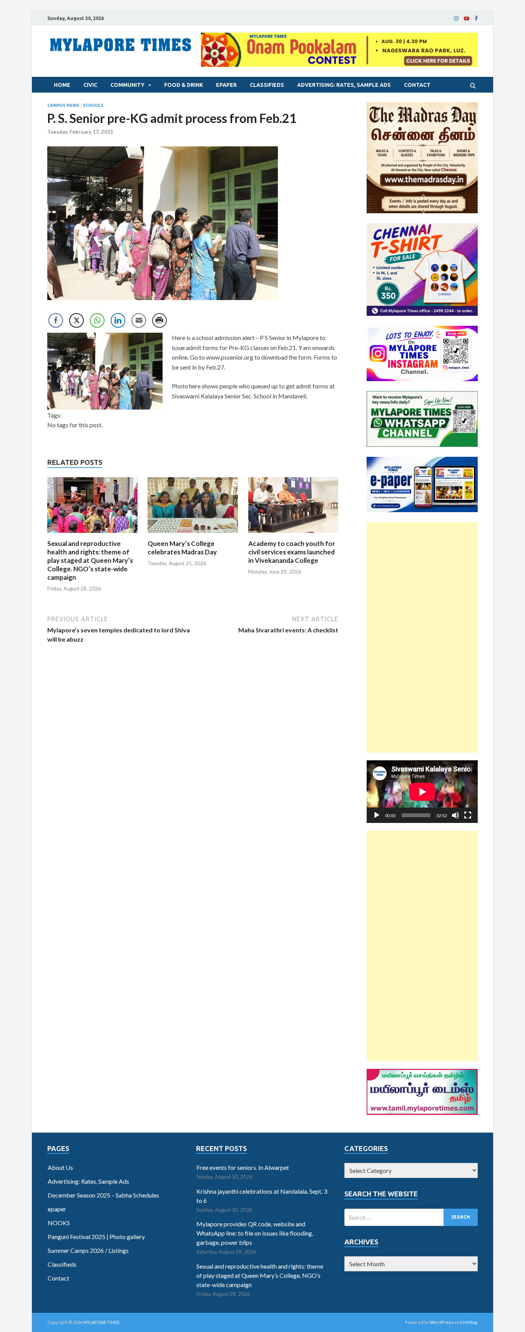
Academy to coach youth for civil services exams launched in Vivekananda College (291, 551)
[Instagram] (456, 18)
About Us (60, 1167)
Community (127, 85)
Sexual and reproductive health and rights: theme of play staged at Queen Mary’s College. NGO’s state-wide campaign (90, 560)
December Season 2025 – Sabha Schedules (103, 1195)
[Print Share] (159, 320)
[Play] (376, 815)
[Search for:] (411, 1217)
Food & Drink (183, 85)
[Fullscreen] (468, 815)
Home (62, 85)
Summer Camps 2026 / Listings (88, 1250)
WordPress (442, 1322)
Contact (417, 85)
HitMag (470, 1322)
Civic (90, 85)
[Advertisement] (422, 637)
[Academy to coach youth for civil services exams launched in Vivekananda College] (293, 534)
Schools (93, 105)
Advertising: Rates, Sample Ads (344, 85)
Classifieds (267, 85)
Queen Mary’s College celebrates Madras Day (182, 547)
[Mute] (455, 815)
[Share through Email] (138, 320)
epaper (226, 85)
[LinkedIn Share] (118, 320)
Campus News (63, 105)
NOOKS (59, 1222)
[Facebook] (476, 18)
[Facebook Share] (55, 320)
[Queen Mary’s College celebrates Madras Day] (193, 534)
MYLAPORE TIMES (101, 1322)
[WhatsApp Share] (97, 320)
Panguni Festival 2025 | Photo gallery (96, 1236)
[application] (422, 791)
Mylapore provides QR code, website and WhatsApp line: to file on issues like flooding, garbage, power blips (254, 1233)
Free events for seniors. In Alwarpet (242, 1167)
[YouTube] (466, 18)
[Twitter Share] (76, 320)
